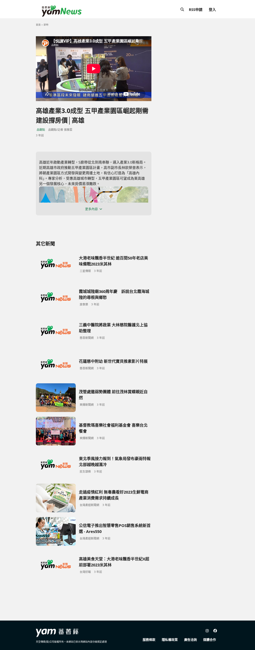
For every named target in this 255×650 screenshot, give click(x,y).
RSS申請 (195, 9)
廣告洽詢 (190, 639)
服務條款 (149, 639)
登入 (212, 9)
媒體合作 (209, 639)
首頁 (38, 24)
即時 (46, 24)
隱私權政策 (170, 639)
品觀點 (41, 129)
